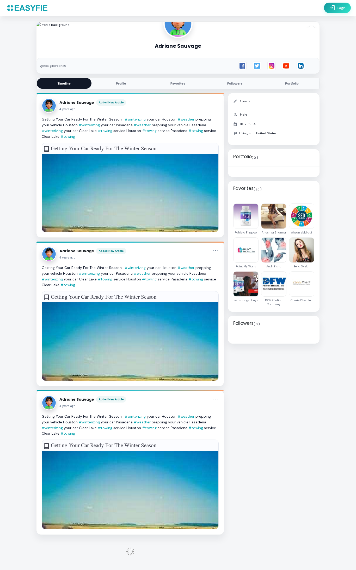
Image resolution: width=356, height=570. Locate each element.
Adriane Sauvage (76, 102)
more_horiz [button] (215, 102)
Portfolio (292, 83)
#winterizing (135, 119)
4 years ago (67, 109)
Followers (235, 83)
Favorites (177, 83)
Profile (121, 83)
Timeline (64, 83)
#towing (105, 130)
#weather (185, 119)
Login (337, 7)
